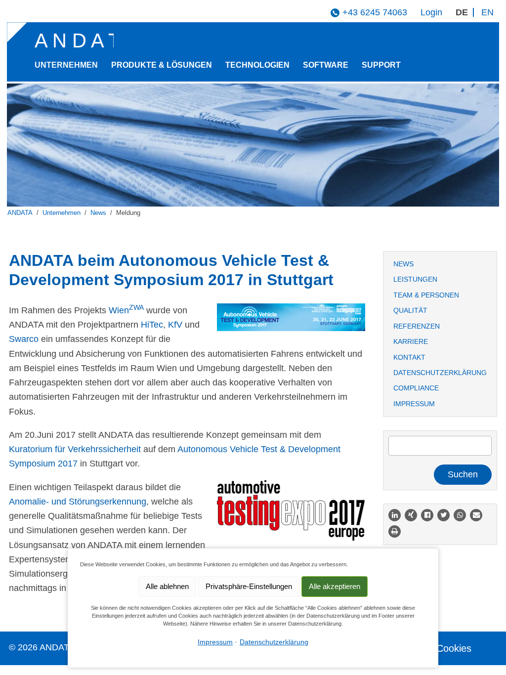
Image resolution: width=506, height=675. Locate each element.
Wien (126, 310)
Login (431, 12)
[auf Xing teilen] (411, 515)
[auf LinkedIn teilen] (394, 515)
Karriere (410, 341)
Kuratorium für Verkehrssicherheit (75, 449)
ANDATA (20, 213)
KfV (175, 325)
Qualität (410, 310)
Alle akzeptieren (334, 586)
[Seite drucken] (394, 531)
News (98, 213)
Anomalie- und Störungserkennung (77, 501)
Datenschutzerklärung (440, 373)
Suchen (463, 474)
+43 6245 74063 (374, 12)
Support (381, 64)
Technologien (257, 64)
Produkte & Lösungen (161, 64)
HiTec (152, 325)
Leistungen (415, 279)
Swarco (24, 339)
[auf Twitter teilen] (443, 515)
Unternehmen (66, 64)
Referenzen (416, 326)
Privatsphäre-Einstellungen (249, 586)
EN (487, 12)
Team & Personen (426, 295)
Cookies (453, 648)
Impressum (414, 404)
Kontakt (409, 357)
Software (325, 64)
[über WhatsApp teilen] (460, 515)
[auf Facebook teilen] (427, 515)
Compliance (416, 388)
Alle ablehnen (167, 586)
